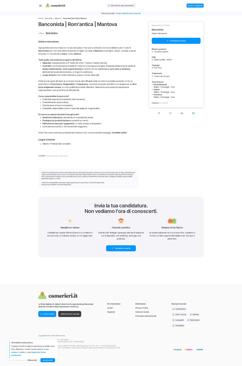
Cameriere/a (180, 309)
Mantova (58, 18)
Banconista (194, 320)
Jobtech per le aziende (69, 314)
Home (40, 18)
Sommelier (179, 325)
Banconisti (48, 18)
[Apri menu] (40, 5)
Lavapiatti (179, 320)
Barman (196, 314)
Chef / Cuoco (180, 314)
